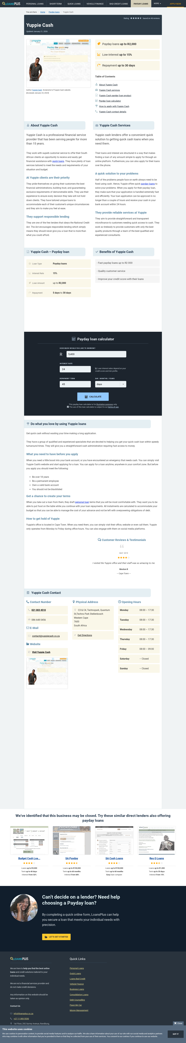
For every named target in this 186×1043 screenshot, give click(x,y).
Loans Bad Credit (77, 979)
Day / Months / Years (105, 379)
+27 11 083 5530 (21, 1019)
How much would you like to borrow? (77, 348)
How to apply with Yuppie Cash (114, 106)
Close (179, 1023)
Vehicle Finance (95, 4)
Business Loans (77, 989)
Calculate (95, 396)
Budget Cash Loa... (29, 858)
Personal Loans (34, 4)
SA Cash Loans (114, 858)
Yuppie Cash (37, 90)
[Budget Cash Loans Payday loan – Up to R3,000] (29, 840)
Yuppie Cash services (109, 90)
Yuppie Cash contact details (112, 111)
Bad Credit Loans (119, 4)
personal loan (82, 502)
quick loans (58, 161)
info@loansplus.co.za (23, 1013)
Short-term (56, 4)
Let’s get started (58, 937)
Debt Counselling (77, 1000)
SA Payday (71, 858)
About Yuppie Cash (108, 84)
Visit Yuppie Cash (41, 652)
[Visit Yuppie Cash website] (47, 674)
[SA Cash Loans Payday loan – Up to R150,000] (114, 840)
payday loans (148, 183)
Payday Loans (141, 4)
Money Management (79, 1010)
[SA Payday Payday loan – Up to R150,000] (72, 840)
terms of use (113, 407)
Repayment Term (67, 379)
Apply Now (175, 4)
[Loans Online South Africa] (11, 3)
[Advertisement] (127, 305)
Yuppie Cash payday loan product (115, 95)
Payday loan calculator (110, 101)
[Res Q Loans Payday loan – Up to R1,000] (157, 840)
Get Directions (85, 635)
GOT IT (176, 1034)
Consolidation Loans (79, 994)
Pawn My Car (76, 1005)
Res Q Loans (157, 858)
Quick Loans (74, 4)
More (157, 3)
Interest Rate (66, 364)
